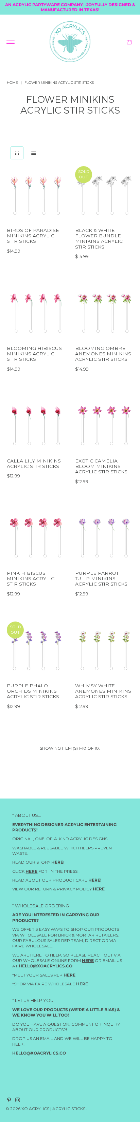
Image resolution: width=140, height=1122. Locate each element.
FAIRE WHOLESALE (32, 945)
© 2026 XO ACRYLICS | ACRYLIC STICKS (45, 1108)
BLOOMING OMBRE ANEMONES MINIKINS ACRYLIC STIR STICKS (103, 354)
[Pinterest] (9, 1101)
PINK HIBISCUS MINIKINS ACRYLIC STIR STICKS (30, 578)
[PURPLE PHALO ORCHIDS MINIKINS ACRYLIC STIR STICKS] (36, 651)
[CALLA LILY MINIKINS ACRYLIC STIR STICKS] (36, 426)
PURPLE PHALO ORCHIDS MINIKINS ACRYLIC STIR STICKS (33, 691)
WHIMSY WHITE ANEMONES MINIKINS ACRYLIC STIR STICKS (103, 691)
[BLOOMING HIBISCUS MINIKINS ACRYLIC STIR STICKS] (36, 313)
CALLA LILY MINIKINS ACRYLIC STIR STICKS (34, 463)
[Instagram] (17, 1101)
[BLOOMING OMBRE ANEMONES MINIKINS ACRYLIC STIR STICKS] (104, 313)
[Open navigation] (10, 41)
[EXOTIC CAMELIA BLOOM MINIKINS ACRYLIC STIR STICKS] (104, 426)
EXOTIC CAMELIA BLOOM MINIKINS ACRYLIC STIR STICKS (101, 466)
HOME (12, 82)
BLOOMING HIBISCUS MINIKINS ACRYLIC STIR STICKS (34, 354)
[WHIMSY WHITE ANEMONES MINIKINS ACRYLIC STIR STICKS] (104, 651)
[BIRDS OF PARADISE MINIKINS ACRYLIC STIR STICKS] (36, 195)
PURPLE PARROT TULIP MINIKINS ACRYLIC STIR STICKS (101, 578)
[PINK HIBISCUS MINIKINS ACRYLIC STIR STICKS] (36, 538)
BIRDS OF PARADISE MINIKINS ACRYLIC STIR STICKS (33, 236)
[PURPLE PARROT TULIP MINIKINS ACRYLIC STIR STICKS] (104, 538)
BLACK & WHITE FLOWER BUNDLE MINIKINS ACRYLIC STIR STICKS (99, 239)
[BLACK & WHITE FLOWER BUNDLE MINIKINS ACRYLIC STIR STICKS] (104, 195)
